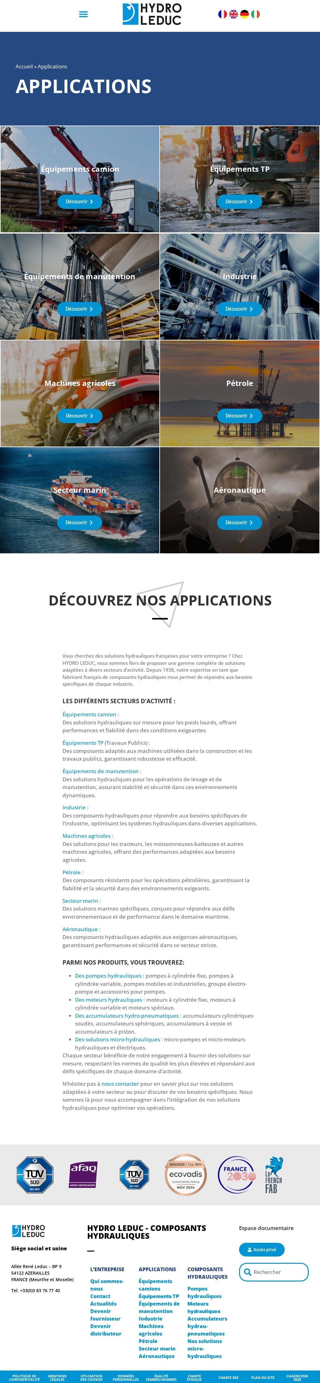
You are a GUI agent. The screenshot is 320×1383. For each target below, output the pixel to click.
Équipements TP (82, 742)
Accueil (24, 66)
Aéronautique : (81, 929)
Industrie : (75, 807)
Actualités (103, 1303)
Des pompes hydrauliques (108, 975)
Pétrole (148, 1341)
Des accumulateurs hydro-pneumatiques (127, 1015)
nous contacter (120, 1083)
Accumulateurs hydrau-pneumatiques (207, 1326)
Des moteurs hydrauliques (108, 999)
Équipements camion (89, 714)
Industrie (150, 1318)
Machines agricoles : (87, 835)
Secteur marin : (81, 900)
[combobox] (274, 1272)
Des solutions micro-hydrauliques (117, 1039)
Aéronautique (157, 1356)
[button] (83, 14)
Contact (100, 1296)
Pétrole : (72, 872)
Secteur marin (157, 1348)
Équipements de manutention (100, 771)
